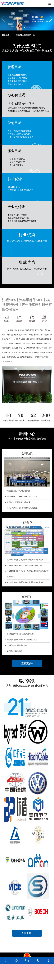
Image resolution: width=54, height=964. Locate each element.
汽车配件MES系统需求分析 (17, 645)
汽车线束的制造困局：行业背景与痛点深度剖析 (24, 565)
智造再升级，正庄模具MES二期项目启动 (22, 497)
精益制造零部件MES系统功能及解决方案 (22, 640)
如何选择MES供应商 (14, 651)
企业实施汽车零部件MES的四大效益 (20, 634)
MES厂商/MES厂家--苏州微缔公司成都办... (22, 508)
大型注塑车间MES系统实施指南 (18, 491)
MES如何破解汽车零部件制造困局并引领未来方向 (25, 582)
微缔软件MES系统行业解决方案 (18, 502)
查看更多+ (27, 663)
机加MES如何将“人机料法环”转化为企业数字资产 (25, 560)
